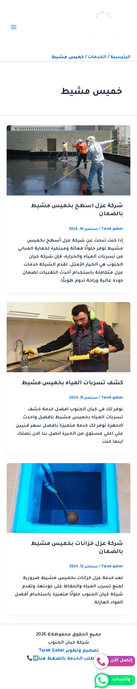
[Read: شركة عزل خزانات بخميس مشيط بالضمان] (68, 498)
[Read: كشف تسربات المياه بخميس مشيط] (68, 337)
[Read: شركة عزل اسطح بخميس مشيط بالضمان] (68, 160)
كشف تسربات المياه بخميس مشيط (72, 383)
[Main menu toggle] (14, 27)
